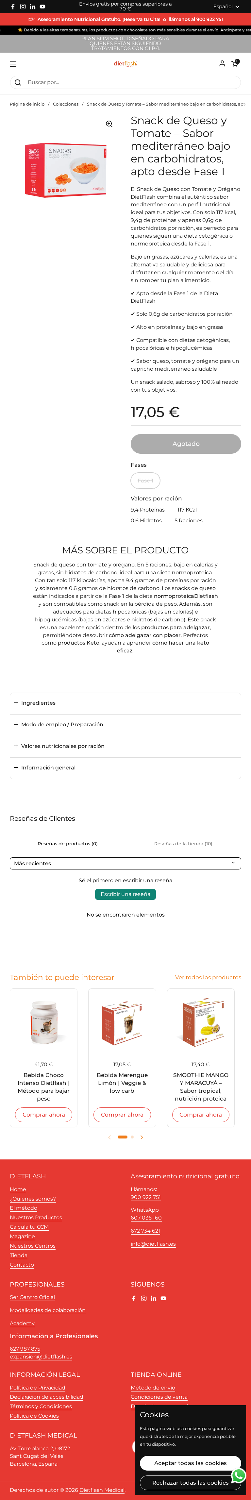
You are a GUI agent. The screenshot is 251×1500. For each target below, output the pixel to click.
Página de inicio (27, 104)
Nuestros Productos (36, 1217)
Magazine (22, 1236)
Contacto (22, 1265)
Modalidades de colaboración (48, 1310)
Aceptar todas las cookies (190, 1463)
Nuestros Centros (33, 1246)
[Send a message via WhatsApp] (239, 1476)
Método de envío (153, 1388)
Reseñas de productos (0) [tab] (68, 844)
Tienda (18, 1255)
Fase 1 (145, 481)
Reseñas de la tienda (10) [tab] (183, 844)
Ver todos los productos (208, 977)
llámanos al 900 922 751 (196, 19)
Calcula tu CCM (29, 1227)
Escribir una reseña (125, 894)
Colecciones (65, 104)
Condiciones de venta (159, 1397)
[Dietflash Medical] (125, 64)
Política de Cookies (34, 1416)
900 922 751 (146, 1197)
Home (18, 1189)
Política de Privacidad (37, 1388)
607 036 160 (146, 1218)
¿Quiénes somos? (33, 1199)
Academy (22, 1323)
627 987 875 (25, 1349)
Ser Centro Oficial (32, 1297)
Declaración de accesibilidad (46, 1397)
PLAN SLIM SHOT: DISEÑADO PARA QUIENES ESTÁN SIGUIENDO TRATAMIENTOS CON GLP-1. (125, 43)
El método (23, 1208)
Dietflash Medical (102, 1490)
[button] (234, 64)
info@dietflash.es (153, 1244)
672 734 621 (145, 1231)
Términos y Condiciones (41, 1406)
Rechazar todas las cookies (190, 1482)
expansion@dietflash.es (41, 1357)
